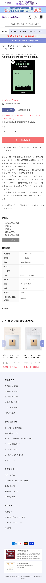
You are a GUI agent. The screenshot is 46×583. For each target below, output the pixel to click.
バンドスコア (9, 49)
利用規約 (8, 511)
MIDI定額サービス (12, 433)
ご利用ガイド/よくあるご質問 (16, 480)
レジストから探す (12, 407)
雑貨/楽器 (23, 31)
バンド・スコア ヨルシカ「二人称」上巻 (11, 356)
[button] (41, 16)
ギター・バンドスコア (25, 46)
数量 (4, 126)
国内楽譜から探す (12, 391)
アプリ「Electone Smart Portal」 (19, 438)
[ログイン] (30, 16)
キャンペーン (10, 460)
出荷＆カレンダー (12, 491)
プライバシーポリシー (13, 522)
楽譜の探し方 (10, 486)
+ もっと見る (10, 240)
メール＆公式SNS (11, 449)
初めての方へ (10, 475)
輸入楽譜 (14, 31)
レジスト (32, 31)
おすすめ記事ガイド (12, 444)
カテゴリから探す (12, 386)
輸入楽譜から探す (12, 396)
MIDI (41, 31)
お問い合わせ (10, 496)
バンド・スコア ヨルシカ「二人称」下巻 (32, 356)
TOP (3, 46)
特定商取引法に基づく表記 (15, 517)
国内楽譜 (4, 31)
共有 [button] (6, 308)
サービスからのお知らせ (14, 455)
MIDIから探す (10, 413)
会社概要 (8, 528)
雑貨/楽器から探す (12, 402)
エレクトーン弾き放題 (13, 428)
